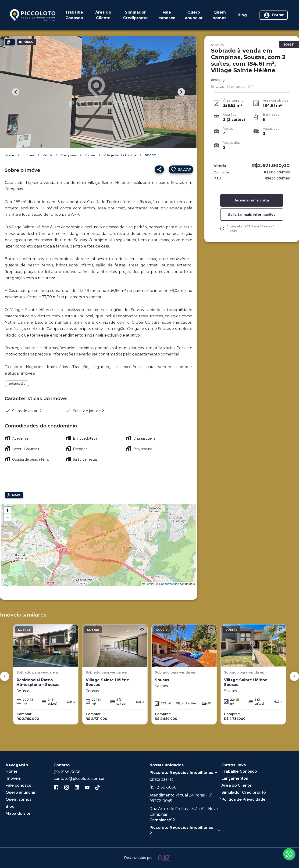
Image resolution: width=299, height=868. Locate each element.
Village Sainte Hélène (120, 155)
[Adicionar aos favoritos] (72, 629)
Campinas (68, 155)
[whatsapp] (289, 854)
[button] (7, 510)
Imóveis (28, 155)
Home (9, 155)
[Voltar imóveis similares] (4, 676)
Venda (48, 155)
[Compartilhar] (159, 169)
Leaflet (149, 584)
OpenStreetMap (169, 584)
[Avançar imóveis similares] (294, 676)
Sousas (90, 155)
